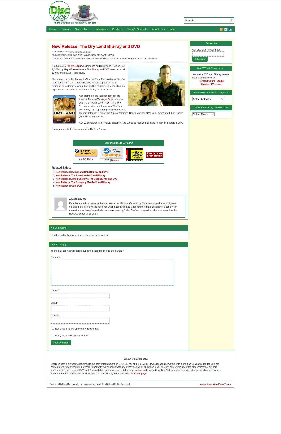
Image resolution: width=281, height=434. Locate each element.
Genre (211, 81)
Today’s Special (135, 30)
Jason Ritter (124, 58)
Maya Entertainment (145, 58)
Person (203, 81)
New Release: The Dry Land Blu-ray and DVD (96, 46)
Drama (90, 58)
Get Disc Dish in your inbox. (206, 49)
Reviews (66, 29)
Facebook (230, 29)
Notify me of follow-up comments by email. (77, 328)
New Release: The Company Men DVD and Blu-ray (83, 182)
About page (140, 373)
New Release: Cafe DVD (69, 185)
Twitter (225, 29)
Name (54, 290)
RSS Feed (221, 29)
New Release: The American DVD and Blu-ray (80, 175)
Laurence (61, 51)
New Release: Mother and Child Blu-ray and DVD (82, 172)
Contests (117, 29)
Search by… (81, 30)
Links (172, 29)
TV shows (216, 84)
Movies (205, 84)
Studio (220, 81)
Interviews (102, 29)
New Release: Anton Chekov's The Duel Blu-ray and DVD (87, 179)
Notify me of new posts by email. (72, 335)
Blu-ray (95, 69)
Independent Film (105, 58)
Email (54, 303)
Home (52, 29)
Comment (56, 257)
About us (156, 30)
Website (55, 315)
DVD (106, 69)
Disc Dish (140, 12)
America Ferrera (74, 58)
